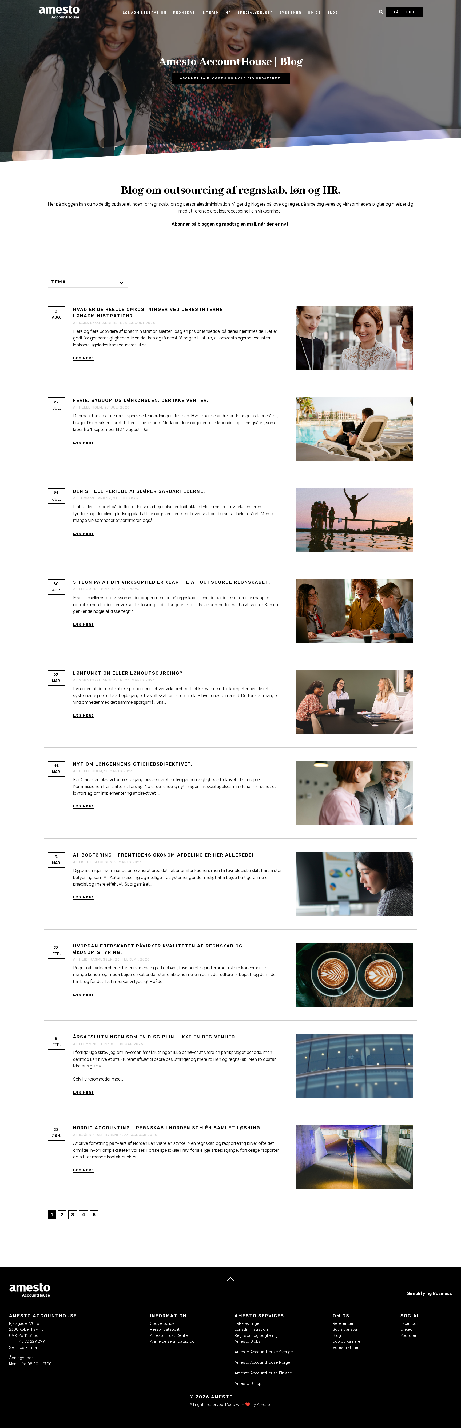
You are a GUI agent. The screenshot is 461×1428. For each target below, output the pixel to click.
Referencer (343, 1323)
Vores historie (345, 1347)
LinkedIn (408, 1329)
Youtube (408, 1335)
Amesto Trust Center (169, 1335)
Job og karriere (346, 1341)
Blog (332, 12)
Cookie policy (162, 1323)
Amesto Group (248, 1383)
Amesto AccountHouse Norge (262, 1362)
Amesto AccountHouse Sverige (264, 1352)
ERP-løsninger (248, 1323)
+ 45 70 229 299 (30, 1341)
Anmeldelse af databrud (172, 1341)
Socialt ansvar (345, 1329)
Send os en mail (23, 1347)
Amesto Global (248, 1341)
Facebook (409, 1323)
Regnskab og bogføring (256, 1335)
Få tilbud (404, 12)
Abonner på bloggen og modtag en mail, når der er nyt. (230, 224)
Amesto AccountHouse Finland (263, 1373)
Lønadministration (251, 1329)
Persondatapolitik (166, 1329)
